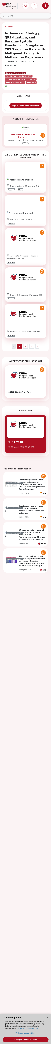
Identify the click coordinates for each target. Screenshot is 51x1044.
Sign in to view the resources (25, 105)
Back (10, 26)
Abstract (11, 190)
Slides (20, 190)
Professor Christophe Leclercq (23, 136)
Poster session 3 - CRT (19, 391)
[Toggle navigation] (45, 5)
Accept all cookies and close (26, 1039)
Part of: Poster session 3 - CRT (18, 76)
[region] (25, 1029)
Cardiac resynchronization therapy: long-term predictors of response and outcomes (31, 509)
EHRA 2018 (15, 442)
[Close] (47, 1017)
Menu (10, 15)
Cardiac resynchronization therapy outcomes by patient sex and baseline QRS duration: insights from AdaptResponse (32, 484)
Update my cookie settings (25, 1033)
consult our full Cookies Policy (28, 1028)
